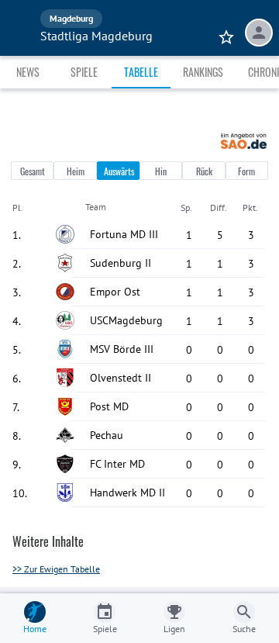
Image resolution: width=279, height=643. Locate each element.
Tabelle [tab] (141, 72)
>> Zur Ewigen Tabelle (56, 569)
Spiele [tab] (84, 72)
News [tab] (28, 72)
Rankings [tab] (203, 72)
